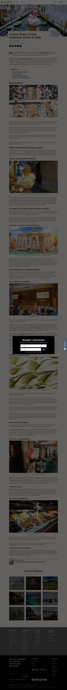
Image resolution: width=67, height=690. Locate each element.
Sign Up (44, 349)
